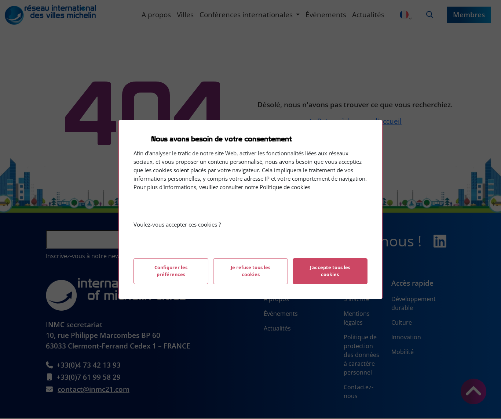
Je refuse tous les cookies (250, 271)
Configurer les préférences (170, 271)
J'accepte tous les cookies (330, 271)
